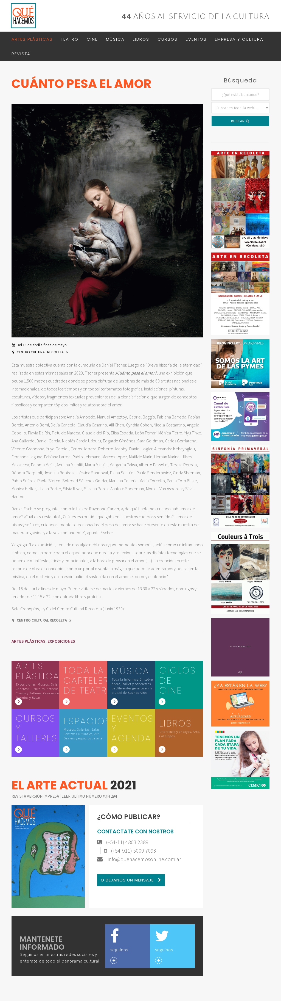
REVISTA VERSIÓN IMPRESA (36, 796)
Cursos (168, 39)
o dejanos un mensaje (128, 880)
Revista (21, 54)
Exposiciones (61, 641)
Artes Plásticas (32, 39)
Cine (92, 39)
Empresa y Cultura (239, 39)
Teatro (69, 39)
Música (115, 39)
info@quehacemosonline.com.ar (144, 859)
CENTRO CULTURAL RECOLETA (40, 352)
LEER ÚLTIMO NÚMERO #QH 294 (89, 796)
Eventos (196, 39)
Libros (141, 39)
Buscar (238, 121)
